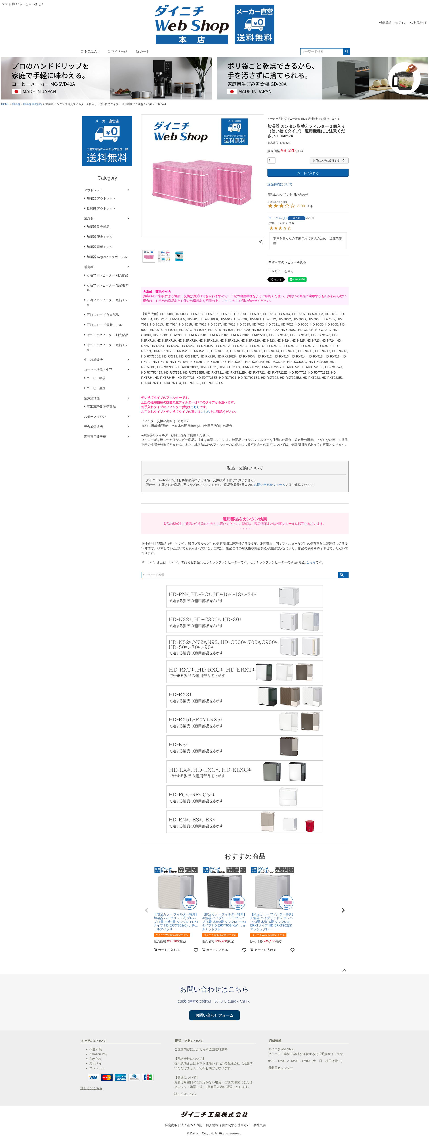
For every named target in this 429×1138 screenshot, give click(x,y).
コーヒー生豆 (96, 388)
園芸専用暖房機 (95, 436)
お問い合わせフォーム (269, 485)
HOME (5, 104)
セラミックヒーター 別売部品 (107, 335)
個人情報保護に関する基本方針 (228, 1125)
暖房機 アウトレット (101, 208)
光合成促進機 (93, 426)
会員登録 (385, 22)
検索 (346, 52)
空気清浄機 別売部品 (101, 406)
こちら (226, 300)
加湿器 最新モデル (100, 247)
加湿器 (16, 104)
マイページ (119, 51)
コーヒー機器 (96, 378)
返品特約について (279, 184)
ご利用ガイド (419, 22)
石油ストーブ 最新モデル (104, 325)
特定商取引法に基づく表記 (183, 1125)
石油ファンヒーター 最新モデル (107, 302)
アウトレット (93, 190)
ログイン (401, 22)
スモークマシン (95, 416)
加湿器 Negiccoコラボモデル (107, 257)
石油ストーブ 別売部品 (103, 315)
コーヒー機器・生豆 (98, 370)
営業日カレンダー (280, 1068)
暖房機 (88, 267)
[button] (146, 910)
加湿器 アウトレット (101, 198)
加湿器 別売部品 (32, 104)
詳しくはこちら (91, 1088)
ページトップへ (344, 970)
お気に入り (92, 51)
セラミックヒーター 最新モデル (107, 347)
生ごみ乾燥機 (93, 360)
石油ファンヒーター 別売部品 (107, 275)
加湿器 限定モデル (100, 237)
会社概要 (259, 1125)
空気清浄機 (92, 398)
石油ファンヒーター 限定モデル (107, 287)
